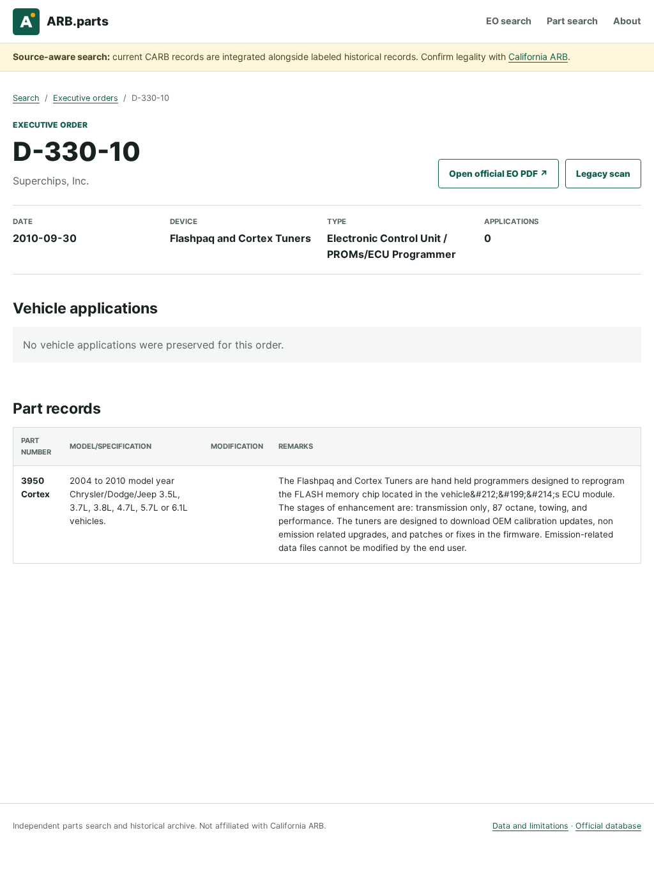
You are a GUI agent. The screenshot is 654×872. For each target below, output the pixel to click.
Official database (608, 826)
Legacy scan (603, 174)
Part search (572, 20)
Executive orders (85, 98)
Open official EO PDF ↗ (498, 174)
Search (26, 98)
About (627, 20)
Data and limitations (530, 826)
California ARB (538, 56)
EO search (508, 20)
